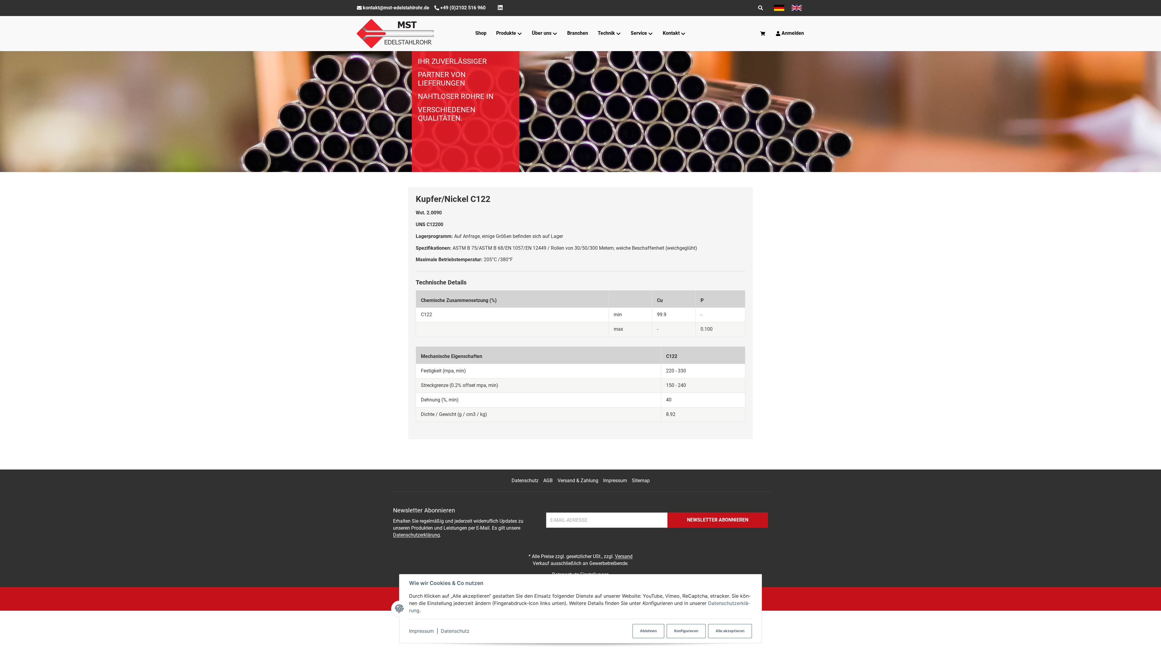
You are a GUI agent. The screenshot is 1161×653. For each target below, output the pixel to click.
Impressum (421, 631)
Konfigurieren (686, 631)
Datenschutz (455, 631)
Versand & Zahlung (578, 480)
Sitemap (641, 480)
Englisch (797, 8)
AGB (548, 480)
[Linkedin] (500, 8)
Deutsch (779, 8)
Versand (624, 556)
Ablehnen (648, 631)
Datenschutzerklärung (416, 535)
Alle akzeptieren (730, 631)
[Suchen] (760, 7)
